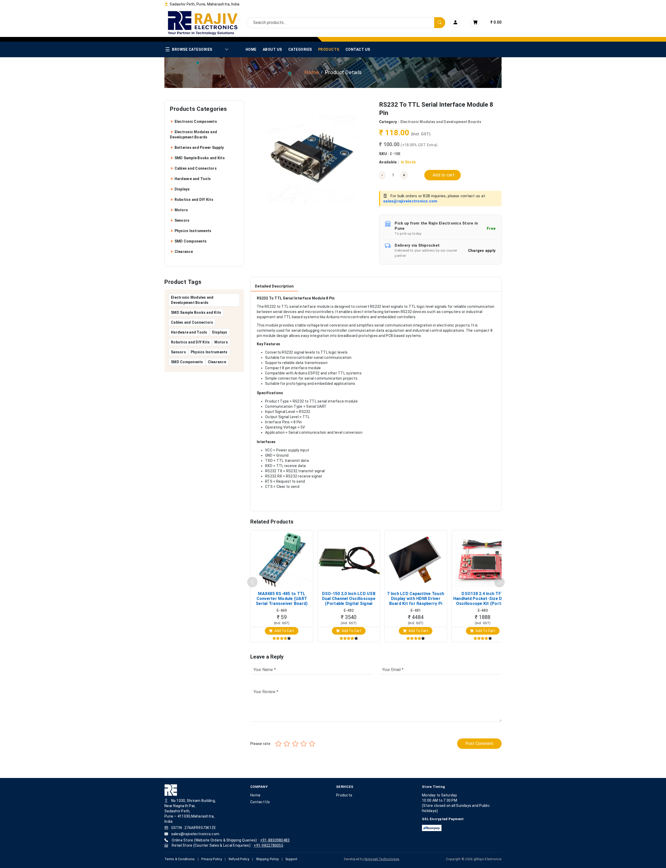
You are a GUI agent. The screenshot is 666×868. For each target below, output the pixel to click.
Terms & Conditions (179, 859)
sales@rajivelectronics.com (410, 201)
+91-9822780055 (268, 845)
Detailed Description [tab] (274, 286)
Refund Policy (239, 859)
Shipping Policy (267, 859)
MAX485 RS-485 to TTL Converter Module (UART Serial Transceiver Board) (282, 598)
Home (251, 49)
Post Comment (479, 743)
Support (291, 859)
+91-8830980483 (275, 840)
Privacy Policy (211, 859)
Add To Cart (284, 631)
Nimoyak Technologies (381, 859)
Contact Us (357, 49)
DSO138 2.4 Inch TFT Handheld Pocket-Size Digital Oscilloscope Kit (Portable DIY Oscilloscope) (482, 598)
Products (328, 49)
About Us (272, 49)
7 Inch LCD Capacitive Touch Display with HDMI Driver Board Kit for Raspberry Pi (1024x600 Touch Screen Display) (415, 598)
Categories (300, 49)
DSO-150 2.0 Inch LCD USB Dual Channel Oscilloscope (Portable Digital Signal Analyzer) (348, 598)
